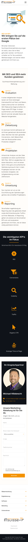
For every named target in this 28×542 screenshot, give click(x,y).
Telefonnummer (7, 447)
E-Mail (5, 439)
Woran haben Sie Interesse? (11, 431)
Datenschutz (14, 528)
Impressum (14, 526)
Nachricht (6, 455)
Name (5, 422)
